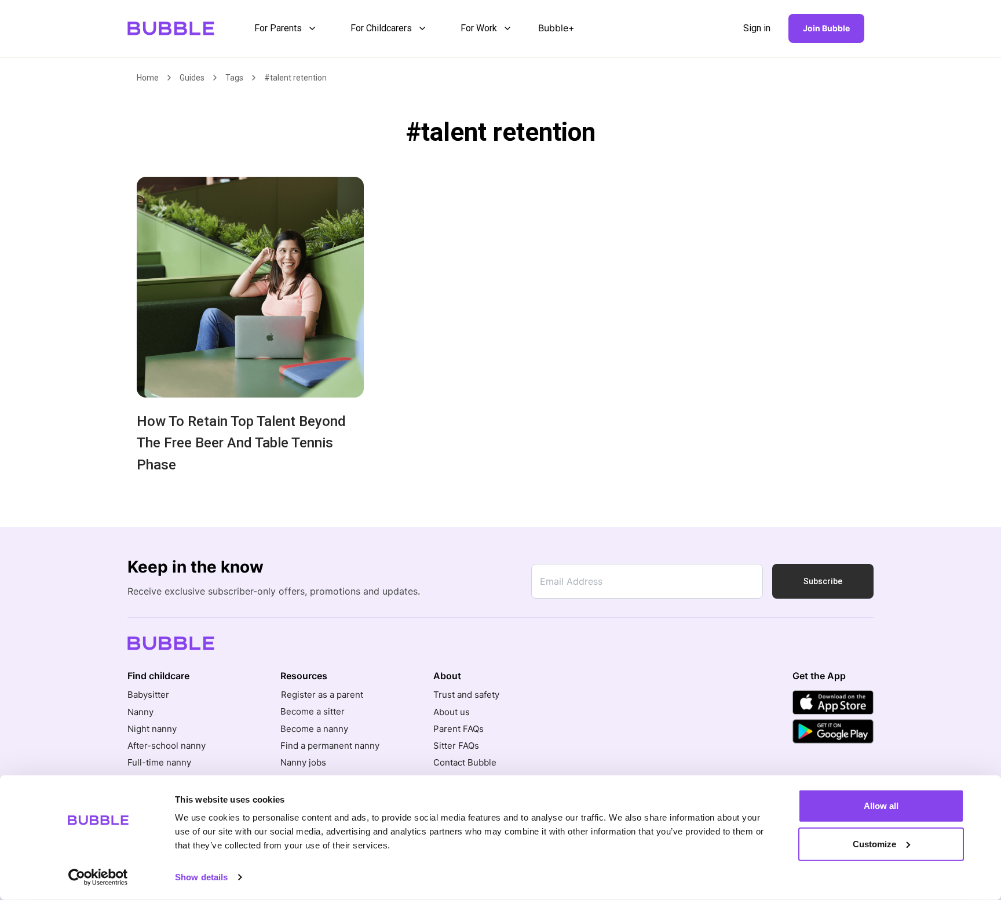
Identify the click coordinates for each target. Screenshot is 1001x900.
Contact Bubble (464, 762)
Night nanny (152, 728)
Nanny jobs (303, 762)
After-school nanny (166, 745)
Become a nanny (314, 728)
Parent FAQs (458, 728)
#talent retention (295, 77)
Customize (874, 843)
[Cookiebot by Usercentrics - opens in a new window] (98, 877)
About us (451, 711)
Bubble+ (556, 28)
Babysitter (148, 694)
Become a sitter (312, 711)
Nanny (140, 711)
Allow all (881, 806)
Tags (234, 77)
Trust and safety (466, 694)
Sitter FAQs (456, 745)
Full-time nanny (159, 762)
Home (148, 77)
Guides (192, 77)
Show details (201, 877)
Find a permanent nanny (329, 745)
